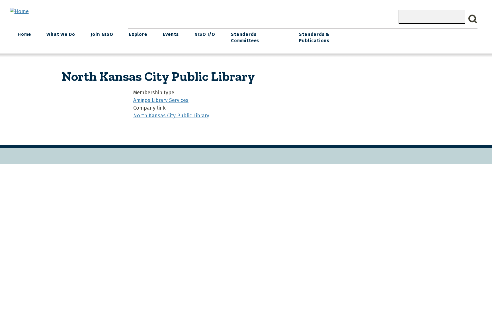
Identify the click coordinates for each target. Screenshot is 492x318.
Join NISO (102, 34)
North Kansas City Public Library (171, 115)
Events (171, 34)
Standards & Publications (314, 37)
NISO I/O (204, 34)
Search (472, 19)
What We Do (60, 34)
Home (24, 34)
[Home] (19, 11)
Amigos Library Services (160, 100)
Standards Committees (245, 37)
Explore (138, 34)
